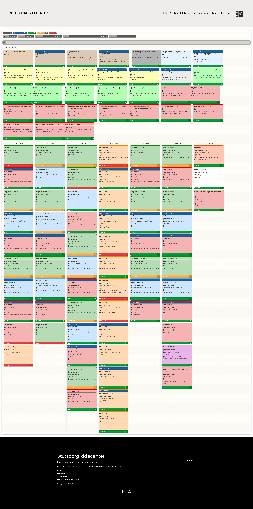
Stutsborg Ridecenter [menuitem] (29, 13)
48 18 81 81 (63, 476)
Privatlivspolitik (190, 460)
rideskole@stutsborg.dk (70, 479)
